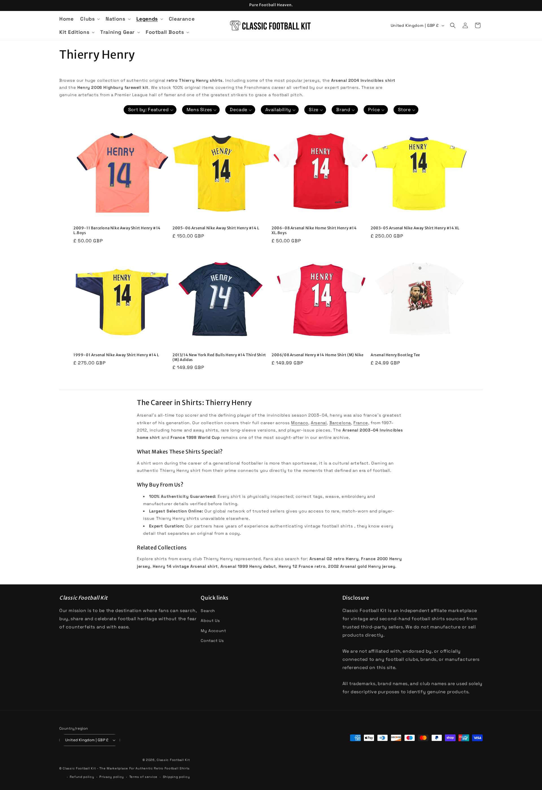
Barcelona (340, 422)
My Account (213, 630)
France (360, 422)
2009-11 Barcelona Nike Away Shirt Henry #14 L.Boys (117, 230)
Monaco (299, 422)
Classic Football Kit (173, 760)
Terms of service (143, 777)
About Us (210, 620)
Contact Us (212, 640)
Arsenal (319, 422)
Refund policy (82, 777)
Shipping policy (176, 777)
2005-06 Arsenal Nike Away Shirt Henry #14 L (215, 228)
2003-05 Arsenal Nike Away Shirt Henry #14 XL (415, 228)
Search (208, 610)
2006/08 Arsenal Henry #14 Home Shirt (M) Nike (318, 355)
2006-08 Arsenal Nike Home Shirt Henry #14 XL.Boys (314, 230)
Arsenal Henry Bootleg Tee (395, 355)
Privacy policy (111, 777)
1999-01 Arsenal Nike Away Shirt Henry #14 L (116, 355)
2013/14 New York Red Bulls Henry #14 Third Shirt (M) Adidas (219, 357)
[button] (89, 18)
